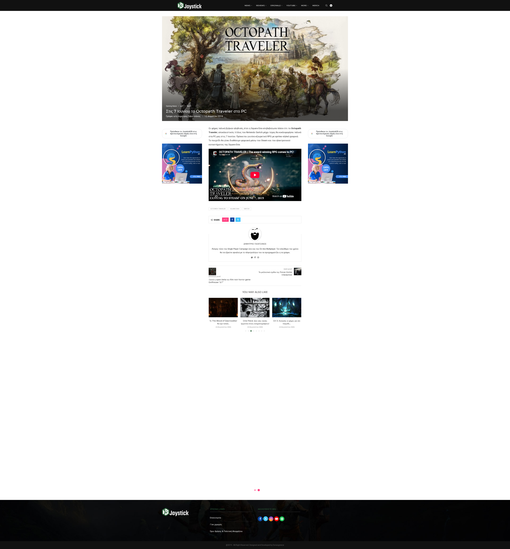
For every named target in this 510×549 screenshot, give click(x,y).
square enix (234, 209)
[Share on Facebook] (232, 220)
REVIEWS (260, 5)
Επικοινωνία (215, 518)
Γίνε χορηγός (216, 524)
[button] (212, 314)
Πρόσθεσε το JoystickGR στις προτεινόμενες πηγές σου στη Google (329, 133)
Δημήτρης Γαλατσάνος (189, 116)
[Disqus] (255, 372)
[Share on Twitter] (238, 220)
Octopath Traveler (218, 209)
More (304, 5)
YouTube (290, 5)
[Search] (326, 5)
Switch (246, 209)
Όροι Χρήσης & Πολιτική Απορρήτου (226, 531)
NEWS (247, 5)
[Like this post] (226, 220)
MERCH (315, 5)
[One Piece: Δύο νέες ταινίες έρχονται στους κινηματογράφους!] (254, 307)
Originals (275, 5)
